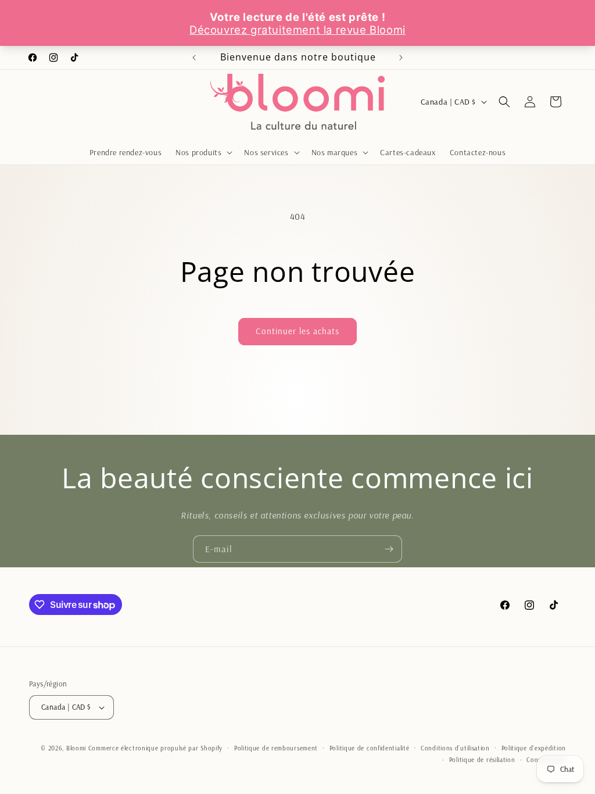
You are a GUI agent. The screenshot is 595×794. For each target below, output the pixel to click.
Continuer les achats (297, 331)
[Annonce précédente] (194, 58)
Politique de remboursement (276, 748)
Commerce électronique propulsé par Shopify (155, 748)
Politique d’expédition (533, 748)
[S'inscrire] (389, 549)
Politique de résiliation (482, 760)
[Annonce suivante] (401, 58)
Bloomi (76, 748)
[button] (203, 152)
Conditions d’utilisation (455, 748)
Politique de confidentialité (369, 748)
